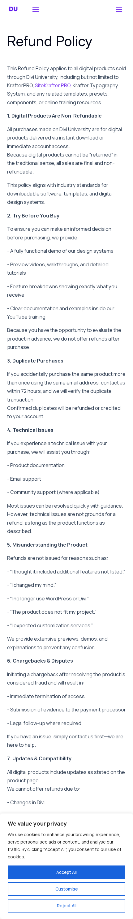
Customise (66, 889)
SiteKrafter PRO (53, 85)
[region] (66, 866)
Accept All (66, 872)
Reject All (66, 905)
